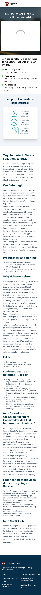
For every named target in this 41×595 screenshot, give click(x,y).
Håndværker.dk (7, 570)
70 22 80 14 (24, 587)
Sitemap (4, 581)
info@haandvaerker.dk (28, 585)
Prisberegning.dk (23, 568)
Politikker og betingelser (10, 578)
